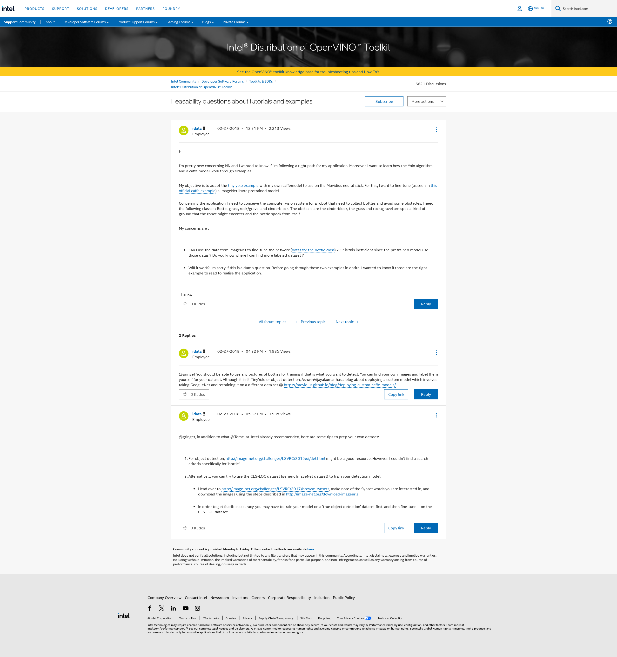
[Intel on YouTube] (185, 608)
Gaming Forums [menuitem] (178, 21)
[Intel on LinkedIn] (173, 608)
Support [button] (60, 8)
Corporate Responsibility (289, 597)
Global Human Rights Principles (444, 628)
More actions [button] (422, 101)
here (310, 549)
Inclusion (321, 597)
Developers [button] (116, 8)
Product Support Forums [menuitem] (136, 21)
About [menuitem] (50, 21)
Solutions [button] (87, 8)
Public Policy (344, 597)
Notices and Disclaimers (234, 628)
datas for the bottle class (313, 250)
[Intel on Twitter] (162, 608)
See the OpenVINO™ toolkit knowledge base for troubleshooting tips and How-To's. (308, 71)
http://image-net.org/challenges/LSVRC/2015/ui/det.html (275, 458)
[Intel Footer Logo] (124, 615)
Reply (426, 303)
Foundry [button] (171, 8)
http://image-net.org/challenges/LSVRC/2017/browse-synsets (275, 488)
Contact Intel (196, 597)
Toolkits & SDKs (261, 81)
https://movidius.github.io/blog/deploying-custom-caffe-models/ (340, 384)
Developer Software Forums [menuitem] (84, 21)
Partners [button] (145, 8)
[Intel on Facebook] (150, 608)
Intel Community (183, 81)
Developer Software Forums (222, 81)
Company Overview (164, 597)
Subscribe (384, 101)
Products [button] (34, 8)
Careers (258, 597)
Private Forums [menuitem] (234, 21)
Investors (240, 597)
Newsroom (219, 597)
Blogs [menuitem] (206, 21)
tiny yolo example (243, 185)
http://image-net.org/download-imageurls (322, 494)
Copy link (396, 394)
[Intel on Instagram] (197, 608)
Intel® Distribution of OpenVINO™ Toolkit (201, 86)
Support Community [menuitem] (19, 21)
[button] (436, 129)
